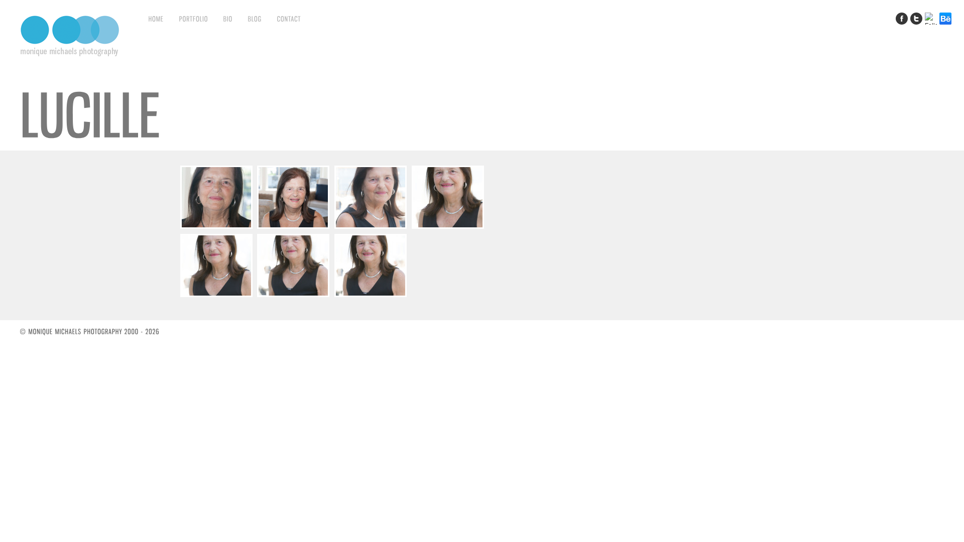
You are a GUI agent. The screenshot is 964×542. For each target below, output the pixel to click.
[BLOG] (255, 18)
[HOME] (156, 18)
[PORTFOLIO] (193, 18)
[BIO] (228, 18)
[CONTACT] (289, 18)
